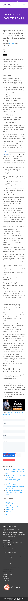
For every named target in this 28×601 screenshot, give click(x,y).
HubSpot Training (6, 546)
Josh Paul (11, 44)
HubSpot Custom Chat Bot (8, 555)
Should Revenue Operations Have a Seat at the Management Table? (15, 492)
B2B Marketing (11, 413)
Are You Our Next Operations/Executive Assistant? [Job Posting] (15, 486)
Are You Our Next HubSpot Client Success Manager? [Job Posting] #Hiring (15, 471)
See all (5, 515)
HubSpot (9, 504)
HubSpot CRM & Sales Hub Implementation (12, 542)
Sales (18, 413)
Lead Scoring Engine (7, 571)
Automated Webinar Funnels (9, 565)
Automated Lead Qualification (9, 563)
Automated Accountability (8, 569)
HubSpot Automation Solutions (9, 548)
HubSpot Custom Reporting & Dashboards (12, 557)
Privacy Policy (17, 599)
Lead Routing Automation (8, 561)
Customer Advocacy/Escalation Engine (11, 567)
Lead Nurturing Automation (9, 559)
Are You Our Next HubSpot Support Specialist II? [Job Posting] (13, 481)
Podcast (9, 509)
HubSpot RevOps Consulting (9, 544)
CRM (8, 511)
